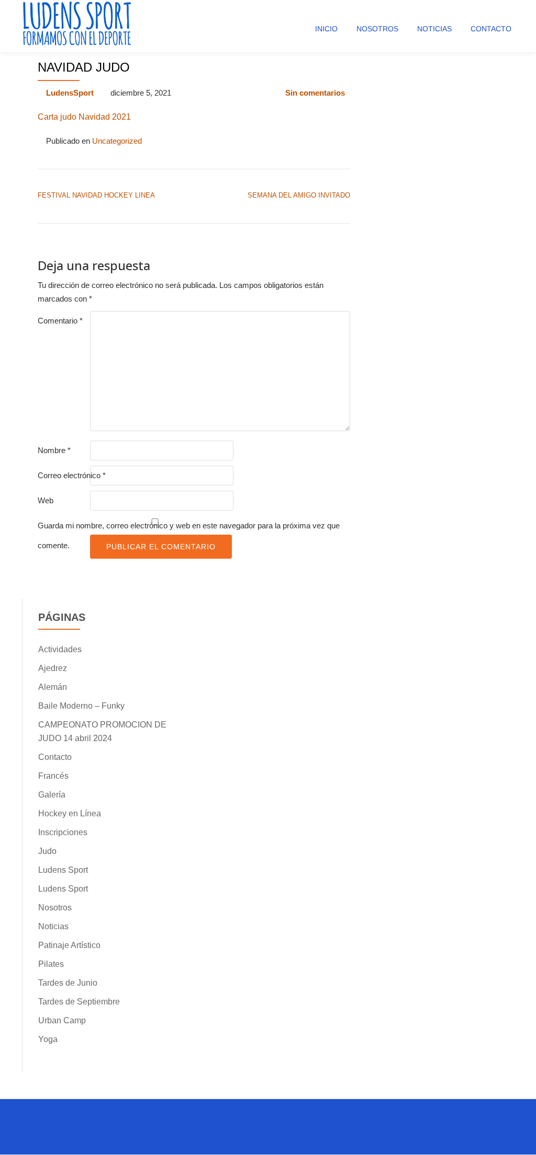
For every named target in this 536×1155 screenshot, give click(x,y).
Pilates (51, 964)
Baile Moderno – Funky (81, 705)
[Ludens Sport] (77, 26)
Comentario (60, 320)
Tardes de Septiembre (79, 1001)
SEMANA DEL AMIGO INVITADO (299, 195)
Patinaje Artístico (69, 945)
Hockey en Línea (69, 813)
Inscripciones (62, 832)
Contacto (491, 29)
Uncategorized (117, 140)
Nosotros (377, 29)
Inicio (326, 29)
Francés (53, 775)
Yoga (48, 1039)
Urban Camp (62, 1020)
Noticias (434, 29)
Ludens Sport (63, 869)
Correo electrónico (72, 475)
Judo (47, 851)
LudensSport (70, 92)
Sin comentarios (315, 92)
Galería (51, 794)
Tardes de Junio (67, 982)
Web (45, 500)
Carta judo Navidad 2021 (84, 116)
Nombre (54, 450)
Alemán (52, 687)
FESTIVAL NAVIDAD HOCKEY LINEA (96, 195)
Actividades (60, 649)
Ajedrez (52, 668)
